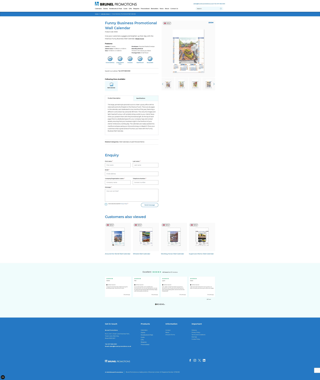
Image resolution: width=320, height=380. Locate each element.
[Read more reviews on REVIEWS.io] (160, 304)
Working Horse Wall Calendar (172, 254)
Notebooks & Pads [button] (115, 8)
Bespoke (144, 342)
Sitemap (194, 337)
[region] (160, 287)
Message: (108, 187)
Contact (168, 330)
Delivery (194, 330)
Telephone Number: (139, 178)
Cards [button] (125, 8)
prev (162, 84)
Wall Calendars (124, 142)
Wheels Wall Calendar (141, 254)
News (162, 8)
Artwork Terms (170, 334)
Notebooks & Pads (147, 335)
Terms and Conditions (198, 334)
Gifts (142, 340)
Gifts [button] (130, 8)
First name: (108, 161)
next (214, 84)
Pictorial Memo (139, 142)
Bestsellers (154, 8)
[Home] (116, 4)
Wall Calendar (111, 87)
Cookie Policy (196, 339)
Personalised (145, 8)
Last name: (136, 161)
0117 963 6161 (112, 344)
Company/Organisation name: (114, 178)
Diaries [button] (105, 8)
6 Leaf (132, 142)
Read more (139, 39)
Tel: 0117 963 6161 (219, 3)
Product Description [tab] (114, 98)
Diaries (143, 332)
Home (96, 14)
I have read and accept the (117, 203)
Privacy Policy (123, 203)
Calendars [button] (98, 8)
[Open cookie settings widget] (3, 377)
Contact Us (174, 8)
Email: (107, 169)
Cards (142, 337)
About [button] (167, 8)
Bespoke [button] (136, 8)
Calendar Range (105, 14)
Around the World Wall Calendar (117, 254)
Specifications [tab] (140, 98)
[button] (118, 287)
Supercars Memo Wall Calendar (201, 254)
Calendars (144, 330)
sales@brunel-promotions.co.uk (203, 3)
